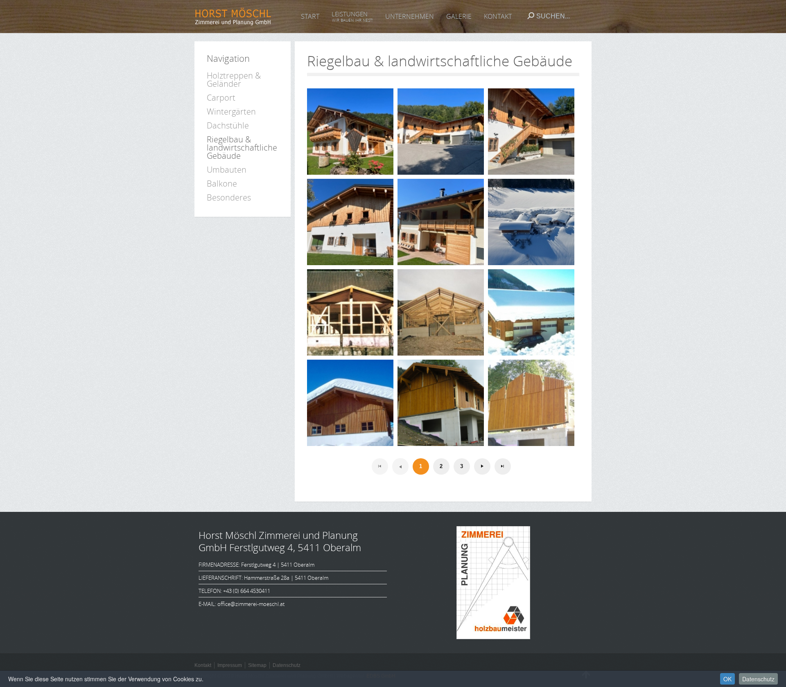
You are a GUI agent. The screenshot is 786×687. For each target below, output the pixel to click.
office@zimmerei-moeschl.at (251, 604)
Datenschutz (758, 679)
